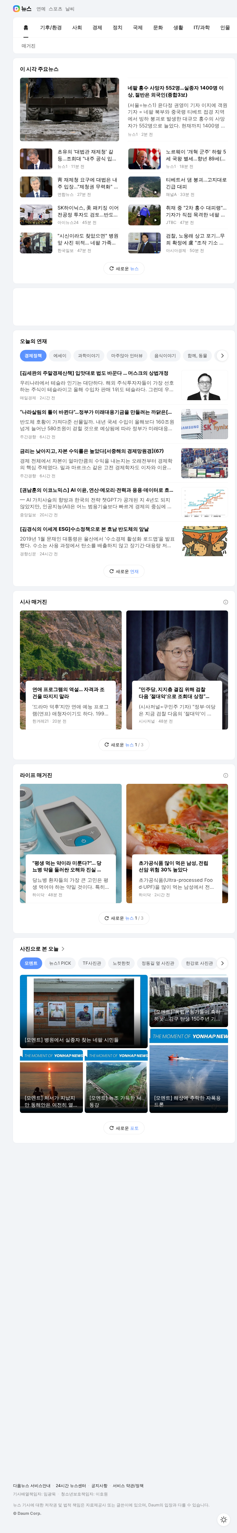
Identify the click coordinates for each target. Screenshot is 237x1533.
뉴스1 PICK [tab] (60, 963)
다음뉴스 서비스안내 (32, 1485)
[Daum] (17, 8)
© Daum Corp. (27, 1513)
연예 (41, 9)
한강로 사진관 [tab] (199, 963)
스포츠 (55, 9)
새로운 (127, 268)
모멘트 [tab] (31, 963)
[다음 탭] (222, 355)
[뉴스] (26, 8)
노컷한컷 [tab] (121, 963)
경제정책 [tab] (33, 355)
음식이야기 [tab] (165, 355)
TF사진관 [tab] (92, 963)
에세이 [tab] (59, 355)
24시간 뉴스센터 (71, 1485)
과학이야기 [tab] (89, 355)
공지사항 (99, 1485)
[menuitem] (25, 27)
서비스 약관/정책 (128, 1485)
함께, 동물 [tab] (197, 355)
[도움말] (225, 602)
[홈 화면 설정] (223, 1519)
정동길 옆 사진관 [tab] (158, 963)
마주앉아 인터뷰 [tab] (127, 355)
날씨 (70, 9)
